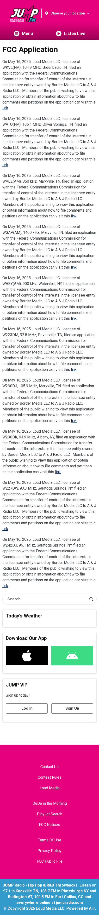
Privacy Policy (49, 850)
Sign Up (72, 708)
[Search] (91, 599)
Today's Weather (24, 616)
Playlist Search (49, 814)
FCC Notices (49, 824)
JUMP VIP (17, 685)
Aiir (92, 908)
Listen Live (74, 33)
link (5, 108)
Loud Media (50, 788)
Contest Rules (50, 777)
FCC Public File (49, 861)
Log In (26, 708)
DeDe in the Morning (49, 803)
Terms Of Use (49, 840)
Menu (27, 33)
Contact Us (49, 766)
